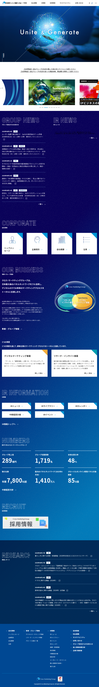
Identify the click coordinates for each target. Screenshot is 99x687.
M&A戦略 (34, 3)
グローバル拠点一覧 (32, 641)
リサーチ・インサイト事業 (34, 637)
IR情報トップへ (9, 424)
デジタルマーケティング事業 (34, 634)
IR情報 (43, 3)
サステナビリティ (65, 3)
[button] (40, 107)
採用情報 (52, 3)
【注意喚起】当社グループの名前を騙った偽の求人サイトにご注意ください (49, 69)
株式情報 (52, 650)
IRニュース (53, 634)
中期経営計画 (54, 654)
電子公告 (52, 666)
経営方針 (52, 657)
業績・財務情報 (54, 647)
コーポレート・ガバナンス (58, 660)
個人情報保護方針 (79, 647)
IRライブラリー (54, 637)
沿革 (9, 644)
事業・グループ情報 (10, 328)
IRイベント (53, 641)
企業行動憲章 (77, 651)
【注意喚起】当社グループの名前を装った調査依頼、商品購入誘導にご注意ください (49, 71)
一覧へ (40, 204)
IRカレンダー (54, 644)
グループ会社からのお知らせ (83, 644)
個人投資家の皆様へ (56, 663)
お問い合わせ (79, 3)
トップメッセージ (13, 634)
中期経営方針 (8, 489)
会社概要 (11, 641)
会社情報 (11, 631)
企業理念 (11, 637)
